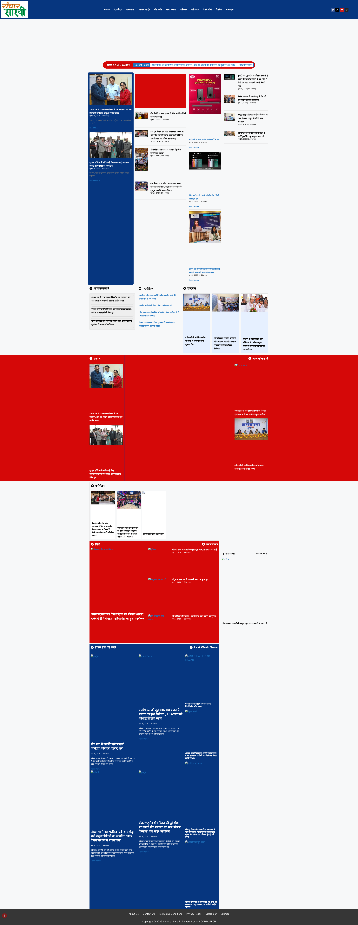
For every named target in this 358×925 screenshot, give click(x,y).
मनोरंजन (183, 9)
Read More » (95, 128)
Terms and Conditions (170, 913)
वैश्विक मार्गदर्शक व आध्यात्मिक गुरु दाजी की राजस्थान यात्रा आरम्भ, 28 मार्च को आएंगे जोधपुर (201, 904)
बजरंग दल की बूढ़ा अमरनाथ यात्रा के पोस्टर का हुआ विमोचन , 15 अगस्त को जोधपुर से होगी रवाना (160, 714)
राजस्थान (130, 9)
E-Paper (230, 9)
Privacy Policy (193, 913)
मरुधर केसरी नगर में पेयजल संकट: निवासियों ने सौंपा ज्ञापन (198, 705)
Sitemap (225, 913)
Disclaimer (211, 913)
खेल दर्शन (158, 9)
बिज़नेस (219, 9)
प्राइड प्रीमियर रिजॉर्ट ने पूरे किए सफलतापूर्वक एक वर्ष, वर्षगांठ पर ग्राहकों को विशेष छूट (105, 474)
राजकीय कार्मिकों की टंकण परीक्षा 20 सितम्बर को (155, 305)
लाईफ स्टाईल (144, 9)
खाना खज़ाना (171, 9)
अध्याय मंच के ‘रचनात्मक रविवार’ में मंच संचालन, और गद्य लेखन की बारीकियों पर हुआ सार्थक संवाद (193, 65)
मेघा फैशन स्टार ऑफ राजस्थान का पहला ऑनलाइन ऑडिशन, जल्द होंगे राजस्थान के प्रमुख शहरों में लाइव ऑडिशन (166, 186)
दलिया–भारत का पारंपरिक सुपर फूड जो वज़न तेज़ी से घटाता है (194, 549)
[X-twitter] (337, 10)
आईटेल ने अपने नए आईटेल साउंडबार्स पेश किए (204, 140)
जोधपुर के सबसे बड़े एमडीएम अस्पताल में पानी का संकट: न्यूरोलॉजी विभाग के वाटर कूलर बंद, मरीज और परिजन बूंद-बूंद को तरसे (200, 833)
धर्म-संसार (195, 9)
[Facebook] (333, 10)
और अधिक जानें (260, 554)
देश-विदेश (118, 9)
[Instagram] (346, 10)
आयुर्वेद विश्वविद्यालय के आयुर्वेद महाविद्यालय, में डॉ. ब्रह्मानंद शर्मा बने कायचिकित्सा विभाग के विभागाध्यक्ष (201, 755)
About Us (134, 913)
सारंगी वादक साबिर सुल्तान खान (153, 534)
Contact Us (149, 913)
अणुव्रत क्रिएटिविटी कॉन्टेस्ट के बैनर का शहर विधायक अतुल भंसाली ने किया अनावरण (253, 118)
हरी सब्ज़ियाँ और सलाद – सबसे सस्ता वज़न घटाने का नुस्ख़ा (194, 616)
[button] (130, 9)
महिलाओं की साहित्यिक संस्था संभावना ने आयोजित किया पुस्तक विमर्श (195, 341)
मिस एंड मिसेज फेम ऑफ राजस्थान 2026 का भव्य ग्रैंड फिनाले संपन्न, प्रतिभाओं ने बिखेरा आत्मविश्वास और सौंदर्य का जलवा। (166, 135)
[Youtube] (342, 10)
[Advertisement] (179, 40)
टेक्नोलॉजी (207, 9)
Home (107, 9)
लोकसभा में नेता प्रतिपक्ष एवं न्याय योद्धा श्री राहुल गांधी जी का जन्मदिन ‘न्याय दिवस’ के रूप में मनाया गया (112, 836)
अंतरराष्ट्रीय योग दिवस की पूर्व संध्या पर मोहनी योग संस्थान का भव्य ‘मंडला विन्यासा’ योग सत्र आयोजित (160, 827)
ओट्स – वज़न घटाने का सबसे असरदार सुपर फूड (190, 579)
